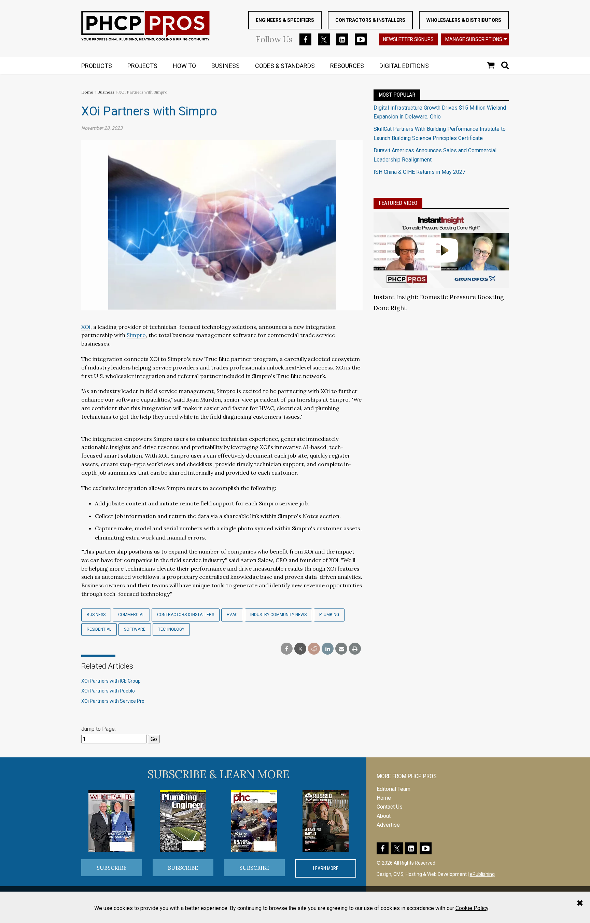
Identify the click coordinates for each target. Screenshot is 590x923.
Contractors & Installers (370, 20)
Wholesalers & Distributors (463, 20)
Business (106, 92)
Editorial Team (393, 789)
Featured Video (398, 203)
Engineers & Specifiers (285, 20)
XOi (85, 326)
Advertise (388, 825)
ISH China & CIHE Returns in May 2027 (419, 172)
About (384, 816)
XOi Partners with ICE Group (111, 681)
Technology (171, 629)
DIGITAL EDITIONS (404, 65)
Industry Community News (278, 614)
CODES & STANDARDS (285, 65)
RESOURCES (347, 65)
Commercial (131, 614)
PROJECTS (142, 65)
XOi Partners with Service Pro (112, 701)
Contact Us (390, 806)
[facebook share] (287, 649)
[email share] (341, 649)
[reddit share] (314, 649)
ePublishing (482, 874)
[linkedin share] (328, 649)
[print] (355, 649)
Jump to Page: (98, 729)
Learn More (325, 868)
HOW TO (184, 65)
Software (134, 629)
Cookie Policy (471, 908)
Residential (99, 629)
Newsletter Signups (408, 39)
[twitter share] (300, 649)
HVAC (232, 614)
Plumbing (329, 614)
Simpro (136, 335)
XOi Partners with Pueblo (108, 691)
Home (87, 92)
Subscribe (112, 867)
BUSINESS (225, 65)
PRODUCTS (96, 65)
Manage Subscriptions (473, 39)
